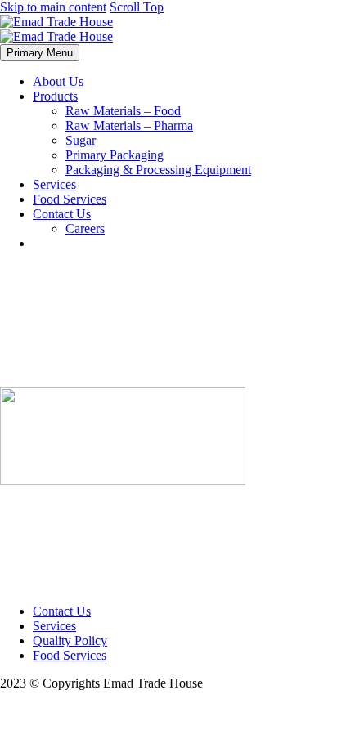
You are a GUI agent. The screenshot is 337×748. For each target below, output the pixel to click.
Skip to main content (53, 7)
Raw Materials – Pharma (129, 125)
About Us (58, 81)
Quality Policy (70, 640)
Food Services (69, 199)
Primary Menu (40, 53)
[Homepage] (56, 29)
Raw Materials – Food (123, 111)
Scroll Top (137, 7)
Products (55, 96)
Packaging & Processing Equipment (158, 170)
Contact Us (62, 214)
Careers (85, 228)
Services (54, 184)
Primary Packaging (114, 155)
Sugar (80, 140)
